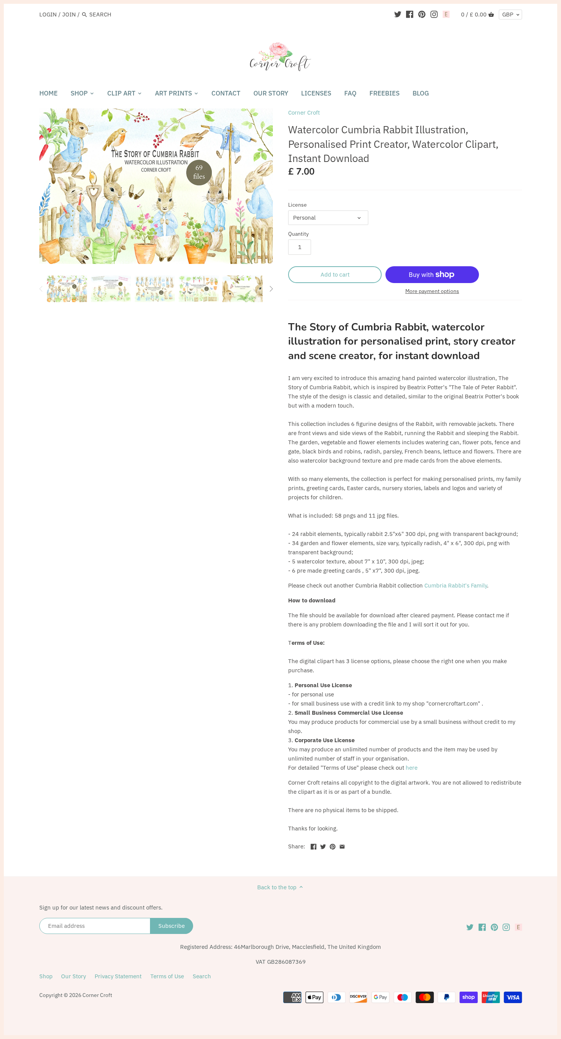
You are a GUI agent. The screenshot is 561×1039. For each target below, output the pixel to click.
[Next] (271, 289)
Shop (46, 976)
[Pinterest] (422, 14)
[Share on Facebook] (313, 845)
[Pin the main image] (332, 845)
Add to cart (335, 274)
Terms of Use (167, 976)
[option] (67, 288)
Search (202, 976)
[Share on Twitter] (323, 845)
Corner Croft (304, 112)
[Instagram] (434, 14)
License (297, 205)
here (412, 767)
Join (69, 14)
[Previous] (41, 289)
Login (48, 14)
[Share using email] (342, 845)
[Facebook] (409, 14)
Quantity (298, 234)
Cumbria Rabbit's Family (455, 585)
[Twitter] (397, 14)
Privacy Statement (118, 976)
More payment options (432, 291)
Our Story (73, 976)
